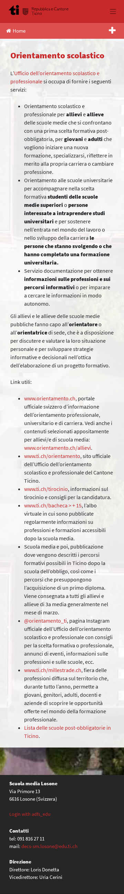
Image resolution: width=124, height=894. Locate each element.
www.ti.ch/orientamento (52, 455)
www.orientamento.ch (49, 398)
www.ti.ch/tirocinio (46, 488)
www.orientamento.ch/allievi (57, 447)
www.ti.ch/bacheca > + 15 (53, 505)
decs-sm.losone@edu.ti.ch (49, 846)
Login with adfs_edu (30, 814)
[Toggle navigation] (113, 11)
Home (19, 30)
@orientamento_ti (45, 620)
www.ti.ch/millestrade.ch (52, 670)
